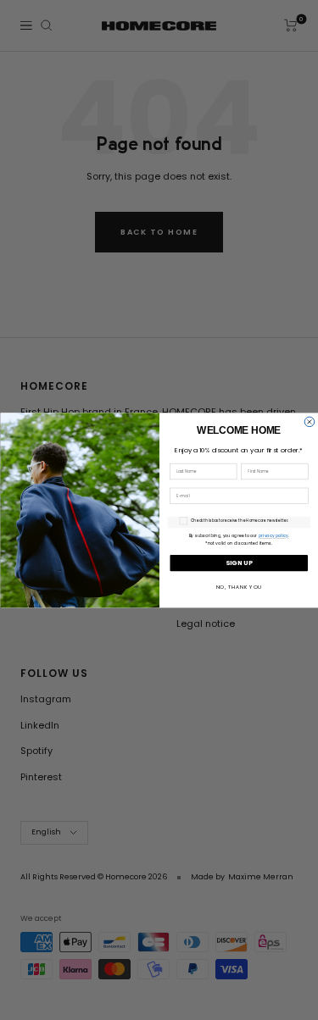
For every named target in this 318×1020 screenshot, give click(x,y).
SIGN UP (239, 562)
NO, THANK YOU (238, 587)
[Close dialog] (309, 422)
